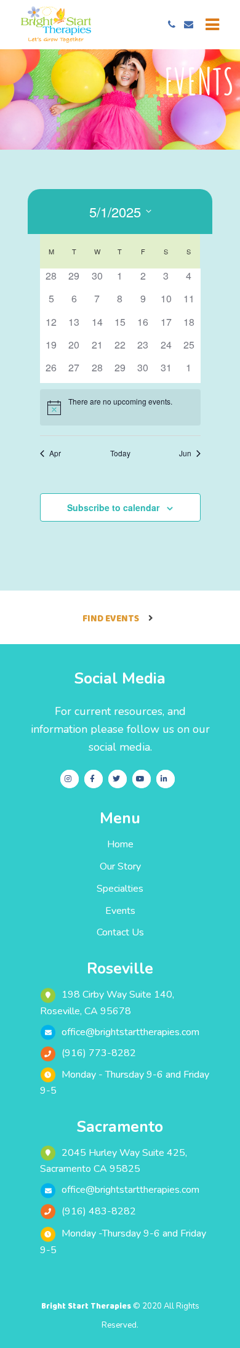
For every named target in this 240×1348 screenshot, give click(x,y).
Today (120, 453)
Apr (55, 453)
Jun (185, 453)
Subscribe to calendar (113, 507)
